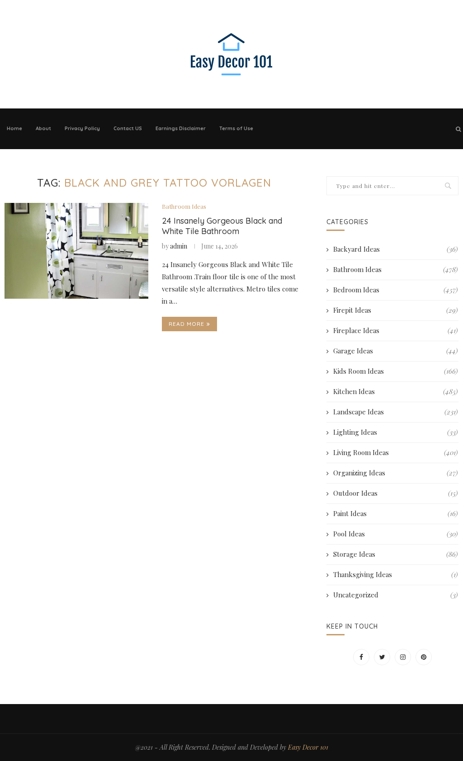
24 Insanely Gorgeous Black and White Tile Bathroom (222, 226)
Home (14, 128)
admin (178, 246)
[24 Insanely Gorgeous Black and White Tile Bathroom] (76, 251)
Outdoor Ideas (395, 493)
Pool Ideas (395, 533)
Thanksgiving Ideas (395, 574)
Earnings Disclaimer (181, 128)
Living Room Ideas (395, 452)
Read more (186, 323)
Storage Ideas (395, 554)
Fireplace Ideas (395, 330)
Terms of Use (236, 128)
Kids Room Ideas (395, 371)
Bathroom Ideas (184, 206)
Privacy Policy (82, 128)
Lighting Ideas (395, 432)
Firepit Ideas (395, 310)
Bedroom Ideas (395, 289)
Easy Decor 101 (308, 747)
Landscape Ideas (395, 411)
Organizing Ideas (395, 472)
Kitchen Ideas (395, 391)
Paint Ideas (395, 513)
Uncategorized (395, 594)
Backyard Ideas (395, 249)
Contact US (127, 128)
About (43, 128)
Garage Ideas (395, 350)
